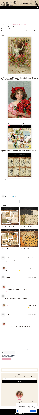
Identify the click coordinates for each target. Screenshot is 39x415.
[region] (26, 408)
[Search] (36, 370)
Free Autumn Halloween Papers (26, 248)
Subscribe (19, 381)
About (8, 410)
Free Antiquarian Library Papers (26, 226)
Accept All (33, 411)
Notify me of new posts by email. (8, 356)
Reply (5, 263)
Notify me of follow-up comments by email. (9, 355)
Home (6, 24)
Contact (12, 410)
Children (10, 24)
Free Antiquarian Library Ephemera (8, 226)
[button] (1, 7)
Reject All (26, 411)
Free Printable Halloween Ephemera (8, 248)
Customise (20, 411)
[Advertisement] (19, 16)
